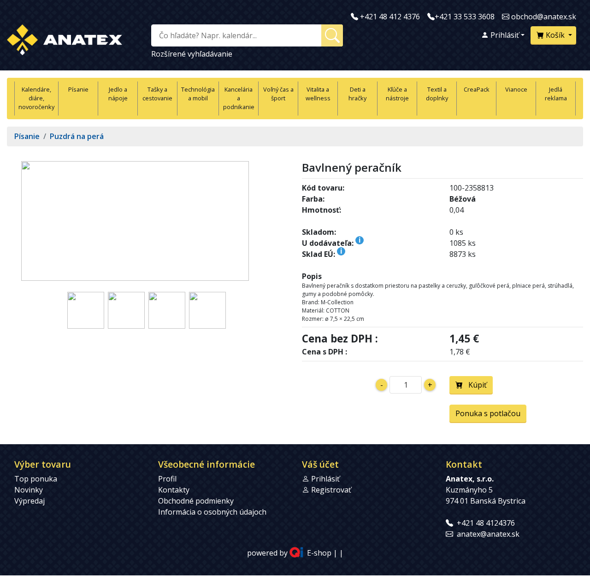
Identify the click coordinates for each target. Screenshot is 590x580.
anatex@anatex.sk (488, 534)
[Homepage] (64, 38)
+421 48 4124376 (486, 523)
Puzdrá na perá (77, 136)
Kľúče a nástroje (397, 93)
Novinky (28, 490)
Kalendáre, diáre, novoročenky (36, 98)
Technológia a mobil (198, 93)
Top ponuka (35, 479)
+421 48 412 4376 (390, 17)
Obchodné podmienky (196, 501)
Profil (167, 479)
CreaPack (477, 89)
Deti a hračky (357, 93)
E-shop (319, 553)
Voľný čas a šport (278, 93)
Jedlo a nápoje (118, 93)
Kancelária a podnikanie (238, 98)
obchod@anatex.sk (543, 17)
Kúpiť (475, 385)
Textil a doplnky (437, 93)
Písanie (78, 89)
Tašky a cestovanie (157, 93)
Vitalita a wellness (318, 93)
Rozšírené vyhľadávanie (191, 54)
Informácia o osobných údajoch (212, 512)
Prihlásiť (504, 35)
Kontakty (173, 490)
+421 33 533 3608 (465, 17)
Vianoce (516, 89)
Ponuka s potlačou (487, 413)
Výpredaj (29, 501)
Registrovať (331, 490)
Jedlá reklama (556, 93)
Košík (555, 35)
